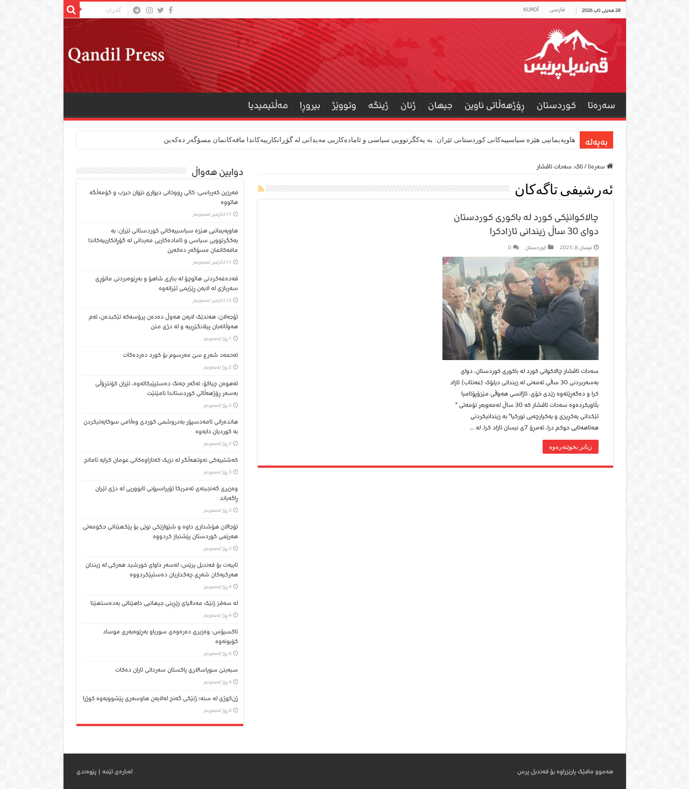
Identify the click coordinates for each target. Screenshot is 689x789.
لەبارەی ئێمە (117, 771)
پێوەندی (86, 771)
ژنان (408, 105)
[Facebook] (170, 10)
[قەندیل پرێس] (345, 55)
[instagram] (149, 10)
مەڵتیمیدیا (268, 105)
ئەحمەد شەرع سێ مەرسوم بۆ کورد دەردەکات (180, 355)
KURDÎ (531, 9)
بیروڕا (310, 105)
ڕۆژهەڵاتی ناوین (495, 105)
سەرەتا (601, 105)
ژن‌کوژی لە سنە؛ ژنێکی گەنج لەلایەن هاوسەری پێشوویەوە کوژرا (160, 698)
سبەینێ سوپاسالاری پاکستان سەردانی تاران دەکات (176, 669)
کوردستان (556, 105)
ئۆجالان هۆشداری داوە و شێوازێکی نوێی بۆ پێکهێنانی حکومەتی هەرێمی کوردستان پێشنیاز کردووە (160, 531)
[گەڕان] (72, 10)
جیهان (440, 105)
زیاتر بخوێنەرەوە (570, 446)
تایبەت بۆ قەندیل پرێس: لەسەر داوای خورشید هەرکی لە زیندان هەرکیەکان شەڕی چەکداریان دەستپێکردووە (162, 569)
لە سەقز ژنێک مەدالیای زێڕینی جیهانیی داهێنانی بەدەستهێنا (164, 603)
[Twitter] (160, 10)
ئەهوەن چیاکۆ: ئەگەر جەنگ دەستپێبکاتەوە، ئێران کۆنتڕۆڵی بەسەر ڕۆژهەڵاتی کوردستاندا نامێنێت (166, 388)
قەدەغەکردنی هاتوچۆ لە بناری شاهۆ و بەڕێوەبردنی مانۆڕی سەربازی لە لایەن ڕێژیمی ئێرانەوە (166, 283)
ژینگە (378, 105)
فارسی (557, 9)
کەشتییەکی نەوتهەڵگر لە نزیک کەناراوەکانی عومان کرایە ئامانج (161, 459)
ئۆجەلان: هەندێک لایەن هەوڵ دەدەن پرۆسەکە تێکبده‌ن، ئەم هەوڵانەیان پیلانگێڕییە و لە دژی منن (163, 321)
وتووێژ (344, 105)
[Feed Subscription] (261, 190)
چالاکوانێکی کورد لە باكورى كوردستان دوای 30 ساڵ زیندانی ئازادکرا (526, 224)
